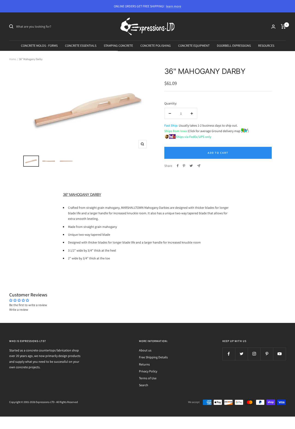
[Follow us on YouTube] (279, 354)
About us (145, 350)
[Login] (273, 27)
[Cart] (283, 26)
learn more (173, 6)
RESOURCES (266, 45)
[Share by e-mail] (198, 165)
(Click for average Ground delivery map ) (218, 131)
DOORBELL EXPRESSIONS (234, 45)
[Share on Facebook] (178, 165)
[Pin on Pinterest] (184, 165)
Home (12, 59)
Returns (144, 364)
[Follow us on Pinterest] (266, 354)
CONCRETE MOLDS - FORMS (39, 45)
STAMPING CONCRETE (118, 45)
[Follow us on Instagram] (254, 354)
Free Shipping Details (153, 357)
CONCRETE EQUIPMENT (193, 45)
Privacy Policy (148, 371)
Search (143, 385)
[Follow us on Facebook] (228, 354)
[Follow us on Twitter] (241, 354)
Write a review (18, 309)
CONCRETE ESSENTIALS (80, 45)
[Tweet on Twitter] (191, 165)
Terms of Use (147, 378)
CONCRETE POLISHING (155, 45)
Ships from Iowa (175, 131)
